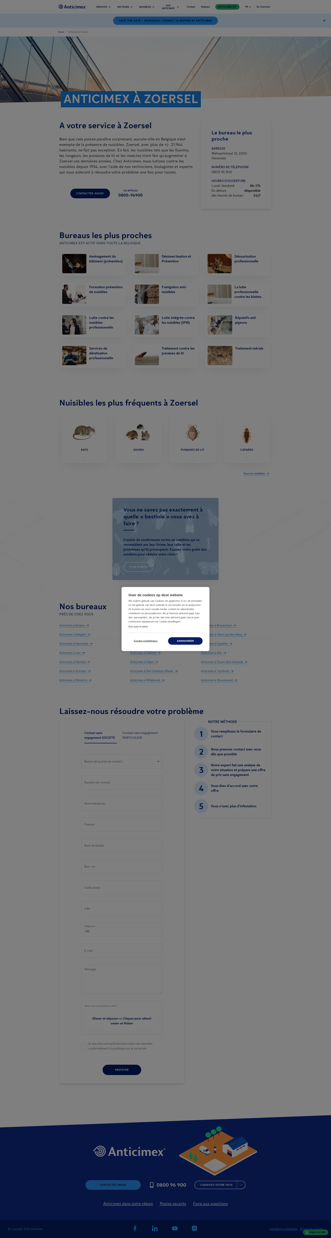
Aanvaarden (185, 641)
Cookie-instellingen (146, 641)
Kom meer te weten (138, 626)
